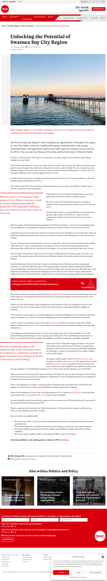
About (58, 18)
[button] (103, 557)
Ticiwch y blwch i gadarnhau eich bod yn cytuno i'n (29, 536)
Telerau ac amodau (46, 572)
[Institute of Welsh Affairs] (5, 9)
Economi (25, 562)
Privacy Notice (82, 577)
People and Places (82, 19)
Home (4, 26)
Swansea (20, 50)
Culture (94, 18)
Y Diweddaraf (27, 18)
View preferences (96, 572)
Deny (78, 572)
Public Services (27, 559)
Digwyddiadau (40, 17)
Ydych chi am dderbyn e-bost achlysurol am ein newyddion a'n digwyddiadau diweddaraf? (35, 530)
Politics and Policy (68, 19)
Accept (61, 572)
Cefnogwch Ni (98, 9)
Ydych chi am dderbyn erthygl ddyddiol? (22, 524)
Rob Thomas (21, 459)
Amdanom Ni (47, 557)
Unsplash (32, 459)
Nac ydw (6, 526)
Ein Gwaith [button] (14, 17)
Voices (102, 18)
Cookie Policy (73, 577)
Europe (13, 50)
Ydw (14, 526)
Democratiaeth (27, 557)
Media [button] (50, 17)
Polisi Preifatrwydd (48, 536)
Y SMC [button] (4, 17)
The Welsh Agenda (13, 26)
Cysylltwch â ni (48, 559)
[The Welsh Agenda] (82, 9)
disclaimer (65, 440)
